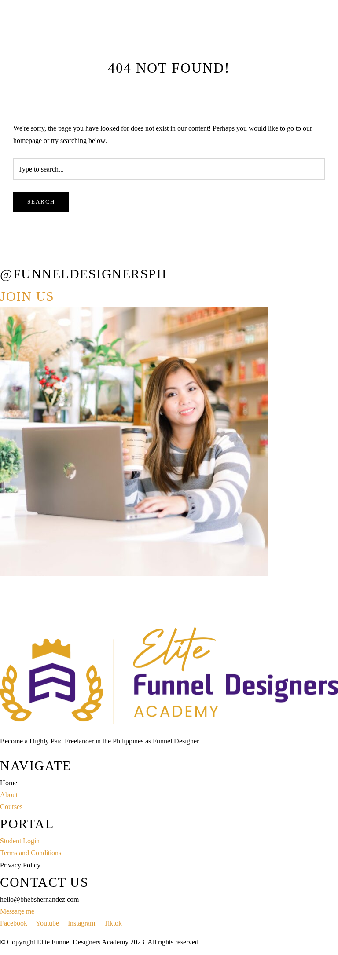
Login (51, 111)
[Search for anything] (100, 144)
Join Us (27, 296)
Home (8, 111)
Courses (30, 111)
